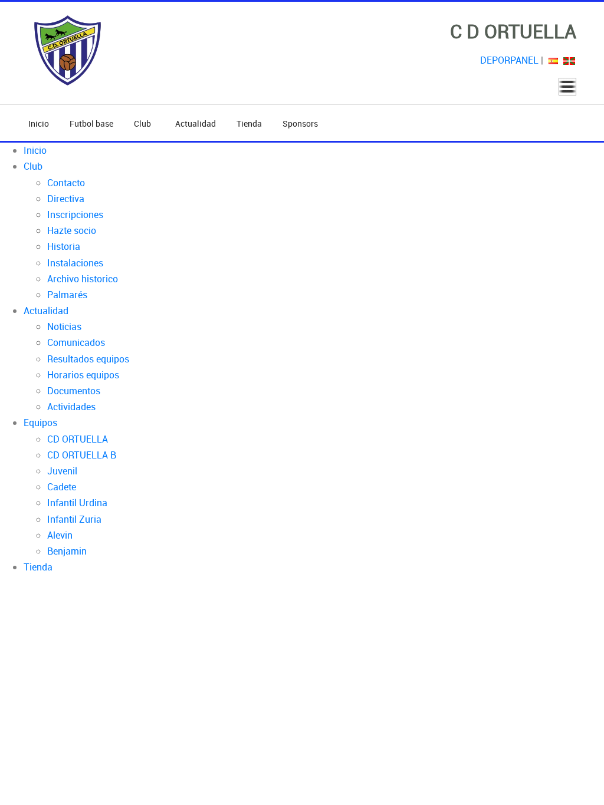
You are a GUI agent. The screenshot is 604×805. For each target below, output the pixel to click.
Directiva (65, 198)
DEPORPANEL (509, 60)
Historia (63, 246)
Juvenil (62, 470)
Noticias (64, 326)
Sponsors (300, 123)
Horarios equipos (83, 374)
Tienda (249, 123)
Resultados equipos (88, 358)
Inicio (38, 123)
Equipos (40, 422)
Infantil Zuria (74, 519)
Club (144, 123)
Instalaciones (75, 262)
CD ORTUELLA (77, 439)
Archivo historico (82, 278)
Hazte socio (71, 230)
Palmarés (67, 294)
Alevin (60, 535)
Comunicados (76, 342)
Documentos (73, 390)
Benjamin (67, 551)
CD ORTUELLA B (81, 454)
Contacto (66, 182)
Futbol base (91, 123)
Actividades (71, 406)
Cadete (61, 486)
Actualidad (195, 123)
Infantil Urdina (77, 502)
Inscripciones (75, 214)
